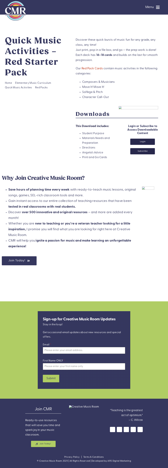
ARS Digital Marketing (119, 461)
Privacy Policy (72, 457)
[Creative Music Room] (84, 406)
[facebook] (112, 429)
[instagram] (119, 429)
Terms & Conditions (93, 457)
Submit (51, 378)
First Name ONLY (54, 361)
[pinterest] (133, 429)
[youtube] (126, 429)
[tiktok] (140, 429)
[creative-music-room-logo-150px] (15, 1)
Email (47, 344)
